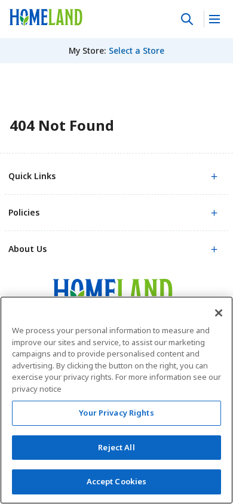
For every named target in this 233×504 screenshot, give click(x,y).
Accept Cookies (117, 481)
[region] (116, 400)
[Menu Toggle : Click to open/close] (213, 19)
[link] (46, 17)
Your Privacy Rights (116, 412)
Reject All (116, 447)
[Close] (219, 313)
